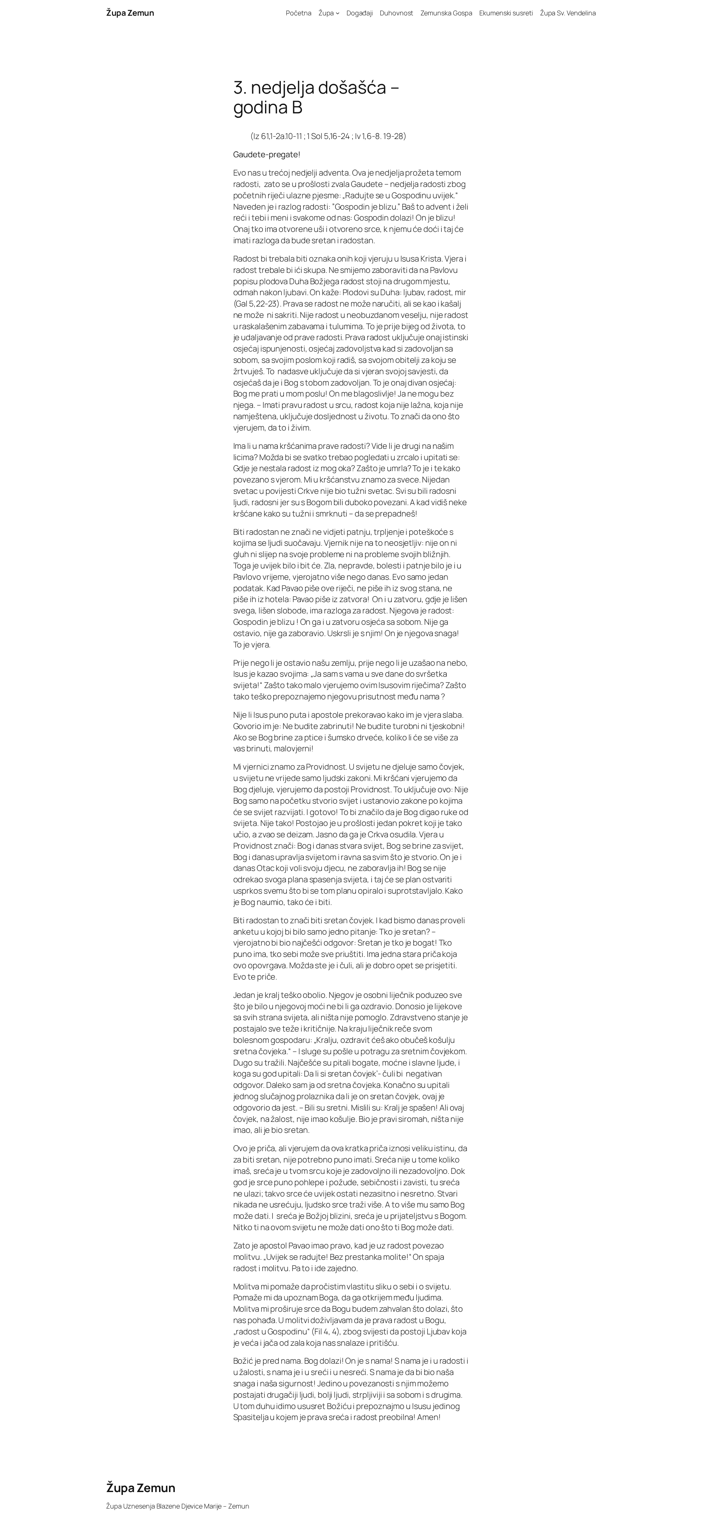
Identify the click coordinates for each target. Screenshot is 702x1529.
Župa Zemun (130, 12)
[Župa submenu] (338, 13)
